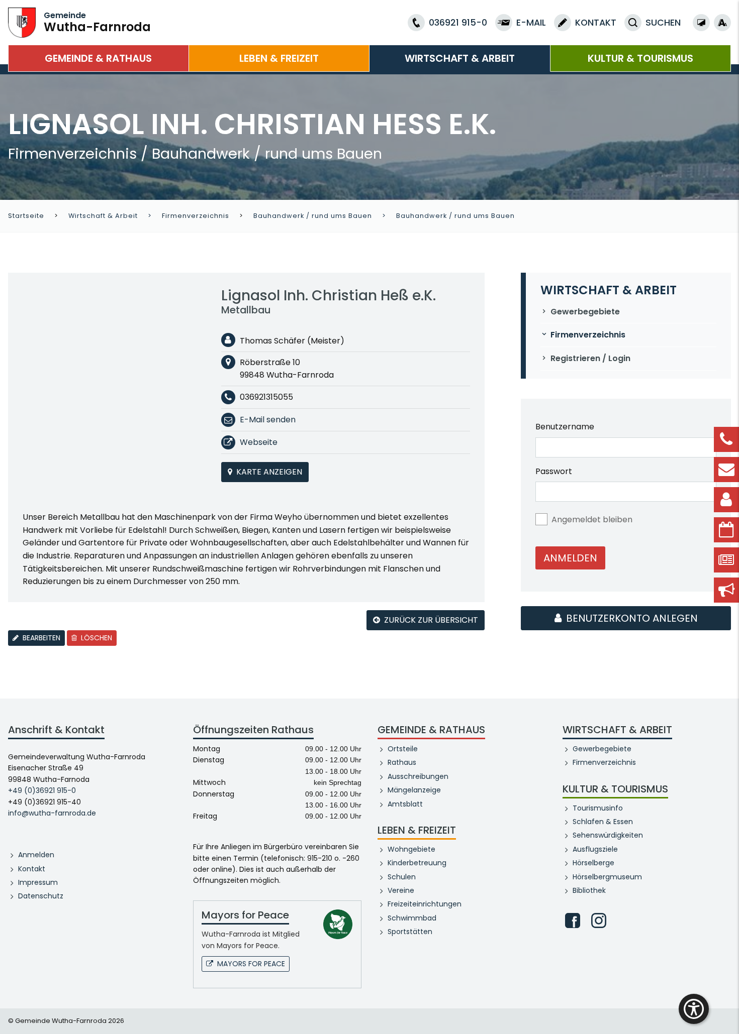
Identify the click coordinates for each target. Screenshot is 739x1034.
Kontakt (31, 869)
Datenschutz (40, 896)
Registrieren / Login (590, 358)
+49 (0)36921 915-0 (42, 790)
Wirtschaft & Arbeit (460, 58)
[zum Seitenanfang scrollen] (726, 1011)
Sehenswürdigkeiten (608, 835)
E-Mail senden (268, 419)
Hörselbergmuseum (607, 877)
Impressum (38, 882)
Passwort (553, 471)
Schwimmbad (412, 918)
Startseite (26, 215)
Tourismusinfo (598, 808)
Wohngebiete (411, 849)
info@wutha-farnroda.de (52, 813)
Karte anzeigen (269, 472)
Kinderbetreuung (417, 863)
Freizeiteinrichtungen (424, 904)
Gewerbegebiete (585, 311)
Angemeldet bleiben (591, 519)
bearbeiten (40, 638)
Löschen (95, 638)
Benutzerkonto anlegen (631, 618)
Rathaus (402, 762)
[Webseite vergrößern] (722, 22)
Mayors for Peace (251, 964)
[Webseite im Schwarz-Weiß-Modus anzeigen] (701, 22)
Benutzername (564, 426)
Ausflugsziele (595, 849)
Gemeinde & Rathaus (98, 58)
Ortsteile (403, 749)
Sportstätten (410, 932)
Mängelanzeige (414, 790)
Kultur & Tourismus (640, 58)
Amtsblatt (405, 804)
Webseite (259, 442)
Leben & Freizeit (279, 58)
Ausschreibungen (418, 776)
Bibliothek (589, 890)
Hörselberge (593, 863)
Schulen (402, 877)
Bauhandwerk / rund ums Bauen (312, 215)
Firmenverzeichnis (195, 215)
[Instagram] (599, 920)
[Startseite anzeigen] (22, 22)
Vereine (401, 890)
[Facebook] (573, 920)
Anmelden (570, 558)
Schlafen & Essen (603, 822)
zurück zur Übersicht (431, 620)
